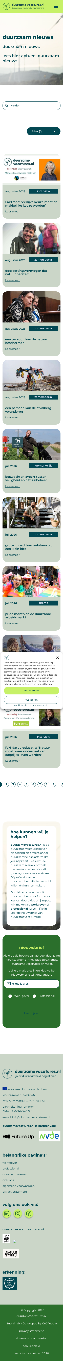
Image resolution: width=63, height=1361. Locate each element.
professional (19, 908)
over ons (8, 1180)
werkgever (39, 904)
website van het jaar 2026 (31, 1353)
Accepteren (31, 690)
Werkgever (21, 996)
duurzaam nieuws (15, 1174)
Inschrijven (31, 1013)
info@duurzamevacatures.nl (31, 1117)
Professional (46, 996)
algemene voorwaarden (19, 1186)
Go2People (49, 1323)
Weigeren (31, 699)
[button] (57, 657)
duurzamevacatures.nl (31, 1316)
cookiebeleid (20, 705)
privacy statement (38, 705)
